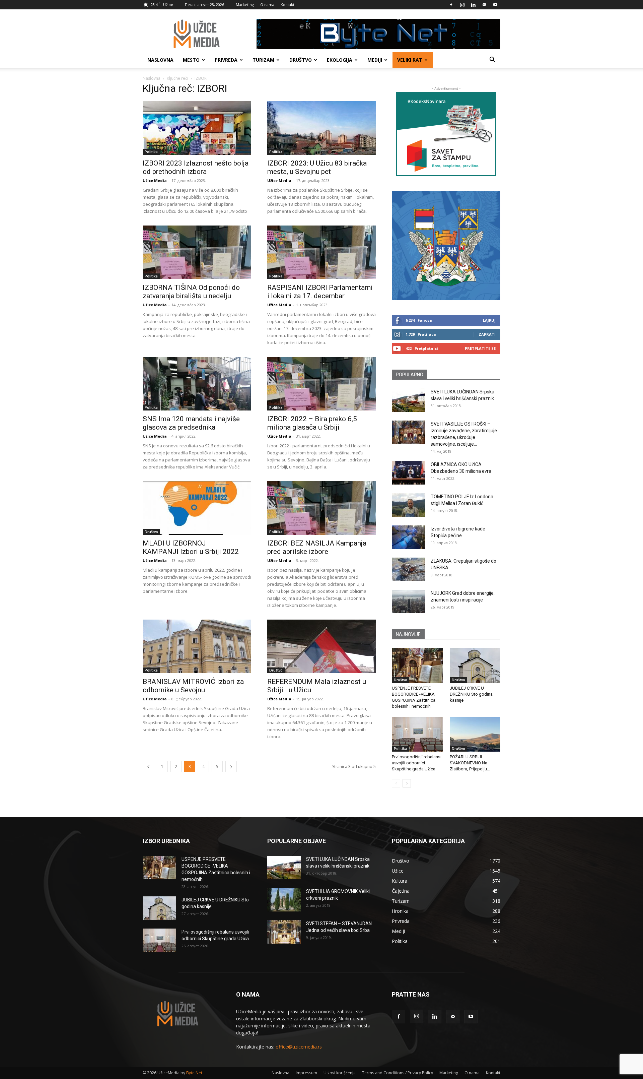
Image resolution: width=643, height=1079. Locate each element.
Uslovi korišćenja (340, 1073)
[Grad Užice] (446, 245)
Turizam (263, 60)
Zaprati (487, 334)
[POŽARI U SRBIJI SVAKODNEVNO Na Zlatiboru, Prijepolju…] (475, 734)
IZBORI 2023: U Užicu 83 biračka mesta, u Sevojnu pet (317, 167)
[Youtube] (495, 4)
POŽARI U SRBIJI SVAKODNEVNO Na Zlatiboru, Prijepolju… (470, 762)
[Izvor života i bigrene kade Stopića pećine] (408, 537)
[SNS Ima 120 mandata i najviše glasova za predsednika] (197, 383)
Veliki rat (409, 60)
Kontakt (287, 4)
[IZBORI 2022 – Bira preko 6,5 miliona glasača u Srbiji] (321, 383)
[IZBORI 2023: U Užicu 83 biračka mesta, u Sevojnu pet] (321, 128)
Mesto (191, 60)
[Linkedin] (473, 4)
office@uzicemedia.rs (299, 1046)
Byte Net (194, 1073)
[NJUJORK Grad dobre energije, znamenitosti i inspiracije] (408, 601)
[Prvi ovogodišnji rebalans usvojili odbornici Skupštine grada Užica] (417, 734)
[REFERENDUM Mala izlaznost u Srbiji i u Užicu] (321, 646)
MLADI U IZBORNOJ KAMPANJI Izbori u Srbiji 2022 (191, 547)
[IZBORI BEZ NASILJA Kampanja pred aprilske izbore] (321, 508)
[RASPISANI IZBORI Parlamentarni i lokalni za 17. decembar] (321, 252)
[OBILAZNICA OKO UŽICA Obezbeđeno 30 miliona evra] (408, 473)
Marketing (245, 4)
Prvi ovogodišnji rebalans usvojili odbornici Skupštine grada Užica (416, 762)
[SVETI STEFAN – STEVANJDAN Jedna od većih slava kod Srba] (284, 932)
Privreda (226, 60)
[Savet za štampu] (446, 134)
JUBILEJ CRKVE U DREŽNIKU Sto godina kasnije (471, 694)
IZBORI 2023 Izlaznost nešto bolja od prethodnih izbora (195, 167)
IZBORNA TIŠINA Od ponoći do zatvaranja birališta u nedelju (191, 291)
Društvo (300, 60)
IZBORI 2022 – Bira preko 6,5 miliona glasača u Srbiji (312, 423)
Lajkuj (489, 320)
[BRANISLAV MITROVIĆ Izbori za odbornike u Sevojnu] (197, 646)
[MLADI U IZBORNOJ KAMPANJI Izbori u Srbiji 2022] (197, 508)
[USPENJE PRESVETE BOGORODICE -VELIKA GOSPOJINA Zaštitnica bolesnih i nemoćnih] (417, 665)
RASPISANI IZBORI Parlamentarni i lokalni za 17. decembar (320, 291)
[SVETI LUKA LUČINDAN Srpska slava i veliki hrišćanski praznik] (408, 400)
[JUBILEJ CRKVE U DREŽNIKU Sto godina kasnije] (475, 665)
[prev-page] (148, 766)
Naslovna (160, 60)
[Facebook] (451, 4)
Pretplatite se (480, 348)
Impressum (306, 1073)
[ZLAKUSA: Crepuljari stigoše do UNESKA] (408, 569)
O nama (267, 4)
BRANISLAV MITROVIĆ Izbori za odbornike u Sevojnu (193, 686)
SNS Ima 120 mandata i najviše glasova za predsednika (191, 423)
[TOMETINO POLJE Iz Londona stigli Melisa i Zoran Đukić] (408, 505)
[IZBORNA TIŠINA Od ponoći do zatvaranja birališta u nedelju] (197, 252)
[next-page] (231, 766)
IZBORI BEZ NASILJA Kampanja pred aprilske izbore (316, 547)
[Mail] (484, 4)
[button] (492, 60)
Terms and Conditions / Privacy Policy (397, 1073)
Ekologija (339, 60)
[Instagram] (462, 4)
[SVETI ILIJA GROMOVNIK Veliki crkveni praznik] (284, 899)
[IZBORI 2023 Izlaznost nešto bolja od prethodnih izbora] (197, 128)
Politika (151, 151)
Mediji (374, 60)
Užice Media (155, 180)
